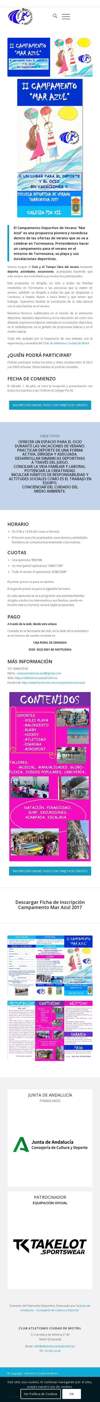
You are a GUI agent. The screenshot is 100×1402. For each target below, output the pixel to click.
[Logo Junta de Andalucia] (50, 1144)
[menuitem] (52, 16)
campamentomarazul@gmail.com (39, 673)
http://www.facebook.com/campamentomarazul (53, 683)
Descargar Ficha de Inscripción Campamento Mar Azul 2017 (50, 904)
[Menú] (63, 16)
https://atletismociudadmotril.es (36, 678)
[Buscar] (52, 16)
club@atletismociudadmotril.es (54, 1346)
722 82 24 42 (52, 1351)
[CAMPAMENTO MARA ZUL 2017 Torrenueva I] (50, 966)
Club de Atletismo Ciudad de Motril (66, 343)
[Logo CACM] (41, 16)
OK (72, 1394)
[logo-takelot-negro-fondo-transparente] (50, 1247)
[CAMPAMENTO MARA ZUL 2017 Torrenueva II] (50, 1031)
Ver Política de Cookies (40, 1394)
